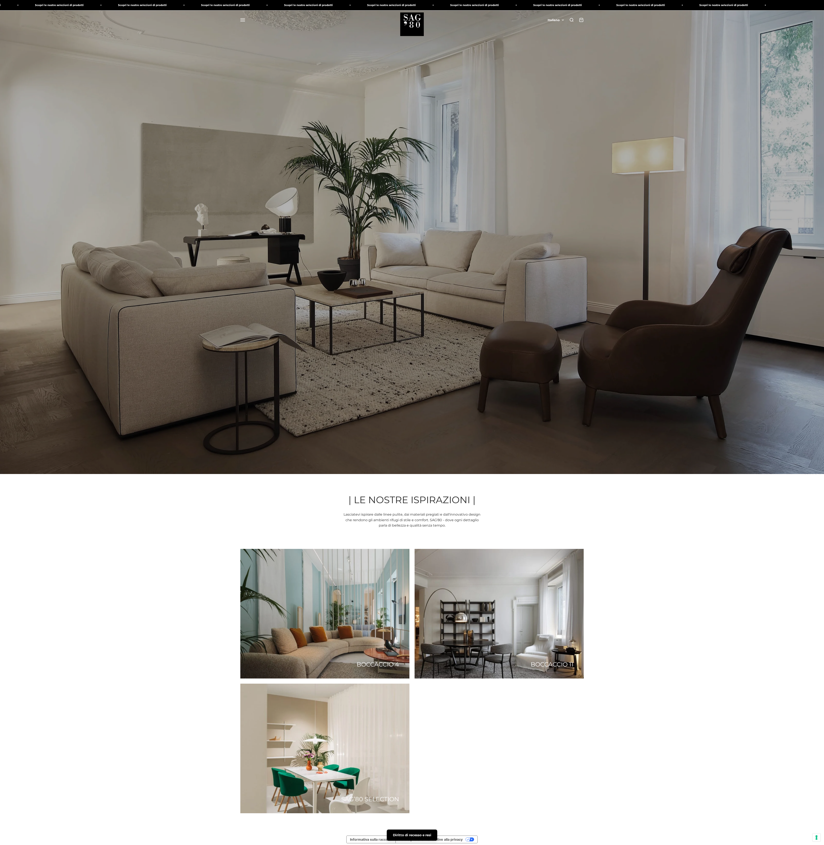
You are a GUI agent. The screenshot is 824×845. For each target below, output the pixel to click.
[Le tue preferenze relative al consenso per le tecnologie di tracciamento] (816, 837)
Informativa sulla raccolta (371, 839)
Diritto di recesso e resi (412, 835)
